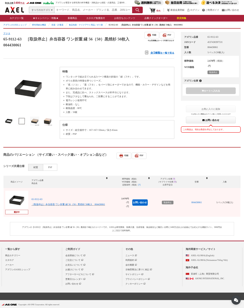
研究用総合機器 (39, 25)
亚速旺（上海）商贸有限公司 (205, 274)
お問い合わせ (212, 120)
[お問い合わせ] (230, 10)
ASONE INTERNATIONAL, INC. (210, 278)
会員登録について (74, 255)
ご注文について (73, 260)
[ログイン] (193, 10)
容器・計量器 (57, 25)
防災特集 (181, 18)
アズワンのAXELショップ (15, 25)
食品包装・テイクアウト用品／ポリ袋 (86, 25)
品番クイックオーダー (156, 18)
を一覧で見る (162, 52)
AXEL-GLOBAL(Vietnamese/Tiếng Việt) (209, 260)
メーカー (9, 265)
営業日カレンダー (74, 279)
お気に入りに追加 (211, 109)
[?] (200, 80)
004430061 (196, 202)
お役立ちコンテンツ (124, 18)
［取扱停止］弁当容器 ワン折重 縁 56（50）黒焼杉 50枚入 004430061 (68, 204)
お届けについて (73, 269)
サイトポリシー (133, 274)
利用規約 (129, 260)
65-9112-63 (37, 199)
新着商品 (72, 18)
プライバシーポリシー (136, 279)
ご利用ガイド (72, 249)
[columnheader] (69, 182)
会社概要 (129, 265)
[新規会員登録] (175, 10)
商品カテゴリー (12, 255)
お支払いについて (74, 265)
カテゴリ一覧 (17, 18)
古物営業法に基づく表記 (137, 269)
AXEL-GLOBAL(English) (202, 255)
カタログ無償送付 (95, 18)
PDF (169, 35)
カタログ (9, 260)
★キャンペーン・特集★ (45, 18)
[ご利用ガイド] (210, 10)
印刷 (154, 35)
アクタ (6, 33)
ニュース (129, 255)
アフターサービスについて (78, 274)
